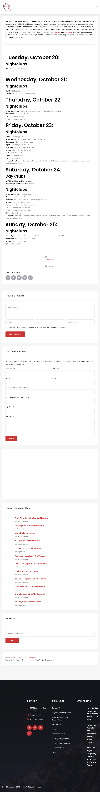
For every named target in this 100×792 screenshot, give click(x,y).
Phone (54, 378)
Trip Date (9, 407)
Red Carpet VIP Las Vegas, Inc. (24, 657)
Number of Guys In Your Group (17, 388)
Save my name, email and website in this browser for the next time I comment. (37, 328)
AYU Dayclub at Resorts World (28, 602)
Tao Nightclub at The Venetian (28, 548)
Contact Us (56, 708)
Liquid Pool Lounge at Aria (26, 571)
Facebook (68, 32)
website (57, 32)
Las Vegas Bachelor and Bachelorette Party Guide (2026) (92, 734)
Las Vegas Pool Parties (61, 743)
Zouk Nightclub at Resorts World (29, 525)
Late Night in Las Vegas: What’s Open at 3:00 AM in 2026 (92, 714)
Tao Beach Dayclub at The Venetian (31, 556)
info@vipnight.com (37, 715)
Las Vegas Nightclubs (60, 738)
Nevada (25, 521)
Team (54, 752)
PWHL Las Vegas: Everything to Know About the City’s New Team (91, 756)
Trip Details (9, 416)
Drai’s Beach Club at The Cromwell (30, 594)
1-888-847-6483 (36, 719)
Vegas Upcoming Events (61, 712)
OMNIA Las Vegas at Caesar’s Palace (31, 563)
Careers (55, 729)
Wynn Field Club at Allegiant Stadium (31, 518)
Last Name (55, 369)
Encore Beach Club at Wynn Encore (30, 586)
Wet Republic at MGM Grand (27, 541)
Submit (11, 439)
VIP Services (56, 724)
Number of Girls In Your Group (17, 397)
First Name (10, 369)
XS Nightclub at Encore (25, 533)
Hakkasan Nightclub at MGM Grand (30, 579)
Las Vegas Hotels (58, 748)
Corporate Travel (58, 734)
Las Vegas (18, 521)
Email (8, 378)
